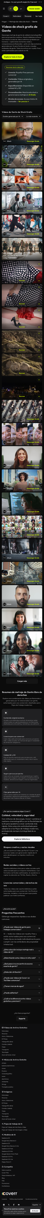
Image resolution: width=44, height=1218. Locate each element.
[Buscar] (15, 8)
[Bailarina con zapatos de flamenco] (22, 318)
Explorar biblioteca (22, 839)
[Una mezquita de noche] (22, 388)
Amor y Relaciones (7, 1036)
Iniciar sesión (34, 9)
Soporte (22, 1018)
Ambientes (5, 1081)
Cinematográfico (7, 1073)
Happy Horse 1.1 (6, 1162)
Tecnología (5, 1052)
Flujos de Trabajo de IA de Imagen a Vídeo (14, 1130)
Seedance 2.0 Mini (7, 1151)
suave (3, 1076)
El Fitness (4, 1039)
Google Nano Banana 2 (9, 1140)
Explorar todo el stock (13, 57)
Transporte (5, 1049)
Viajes (3, 1047)
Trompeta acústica (7, 1087)
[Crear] (10, 8)
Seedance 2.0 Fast (7, 1148)
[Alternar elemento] (39, 928)
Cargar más (22, 681)
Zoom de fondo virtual (8, 1055)
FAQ (3, 1181)
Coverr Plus (5, 1173)
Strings (4, 1084)
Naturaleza (5, 1031)
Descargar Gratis (33, 141)
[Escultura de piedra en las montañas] (22, 341)
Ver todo (38, 16)
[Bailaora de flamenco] (22, 295)
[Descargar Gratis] (39, 281)
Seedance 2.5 (6, 1138)
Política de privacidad (16, 1199)
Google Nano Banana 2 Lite (10, 1146)
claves (4, 1068)
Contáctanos (6, 1186)
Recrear (22, 281)
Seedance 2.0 (6, 1143)
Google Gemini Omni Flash (10, 1154)
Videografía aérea (7, 1041)
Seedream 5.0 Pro (7, 1156)
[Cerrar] (41, 2)
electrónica (5, 1079)
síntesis (4, 1063)
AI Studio (32, 95)
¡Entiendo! (35, 1211)
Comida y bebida (7, 1044)
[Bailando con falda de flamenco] (22, 272)
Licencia (4, 1199)
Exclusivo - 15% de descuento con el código (15, 257)
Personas (4, 1033)
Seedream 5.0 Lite (7, 1159)
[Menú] (4, 9)
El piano (4, 1071)
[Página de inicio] (9, 1194)
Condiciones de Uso (31, 1199)
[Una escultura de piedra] (22, 365)
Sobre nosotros (6, 1170)
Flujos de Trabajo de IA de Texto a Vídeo (14, 1127)
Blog (3, 1178)
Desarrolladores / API (8, 1175)
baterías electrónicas (8, 1066)
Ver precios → (23, 101)
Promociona (5, 1183)
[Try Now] (39, 2)
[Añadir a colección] (39, 264)
